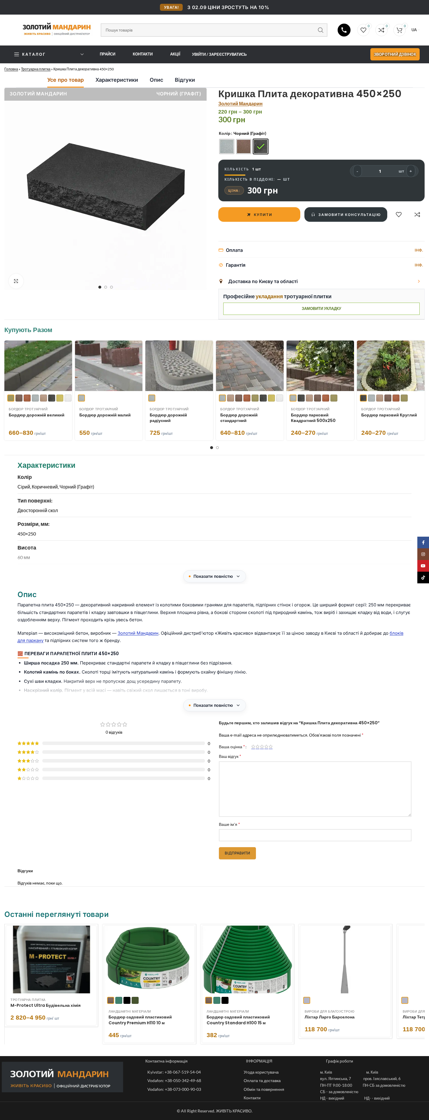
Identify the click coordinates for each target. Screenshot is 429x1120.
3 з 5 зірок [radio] (262, 746)
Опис (156, 80)
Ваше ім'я (229, 824)
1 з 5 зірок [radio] (253, 746)
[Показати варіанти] (419, 281)
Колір (225, 133)
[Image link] (62, 1076)
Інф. (419, 250)
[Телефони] (344, 30)
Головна (11, 69)
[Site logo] (52, 29)
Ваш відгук (230, 756)
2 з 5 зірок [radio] (257, 746)
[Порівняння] (417, 214)
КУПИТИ (263, 214)
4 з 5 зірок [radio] (266, 746)
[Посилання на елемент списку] (192, 1072)
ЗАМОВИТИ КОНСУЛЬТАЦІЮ (349, 214)
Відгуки (185, 80)
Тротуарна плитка (35, 69)
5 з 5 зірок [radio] (270, 746)
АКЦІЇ (175, 54)
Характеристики (116, 80)
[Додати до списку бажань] (398, 214)
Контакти (143, 54)
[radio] (226, 146)
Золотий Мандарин (240, 103)
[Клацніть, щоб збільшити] (16, 281)
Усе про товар (65, 80)
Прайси (107, 54)
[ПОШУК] (320, 30)
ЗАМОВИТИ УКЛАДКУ (321, 308)
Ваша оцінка (232, 746)
